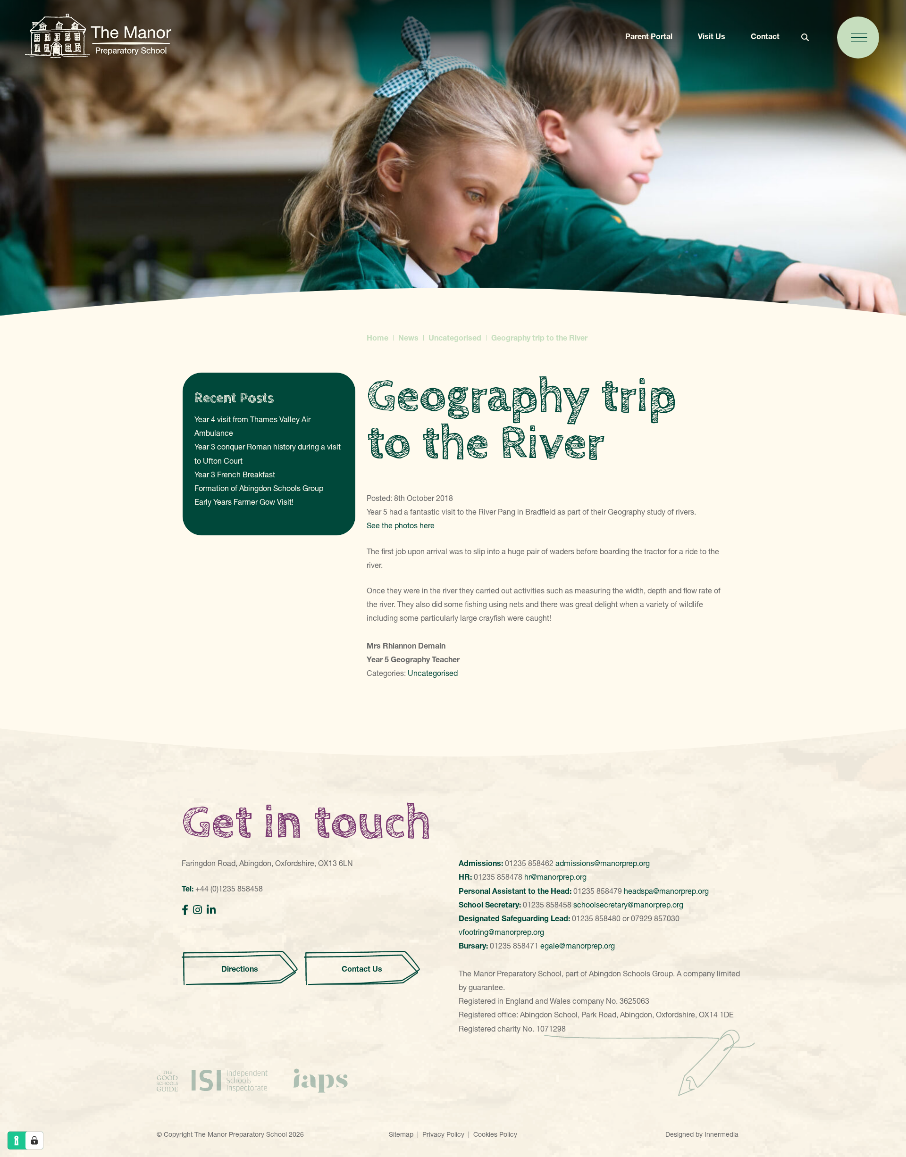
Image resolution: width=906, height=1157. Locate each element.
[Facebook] (185, 910)
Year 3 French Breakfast (234, 474)
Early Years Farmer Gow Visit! (244, 502)
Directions (239, 969)
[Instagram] (197, 910)
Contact (765, 36)
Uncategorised (433, 673)
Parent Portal (648, 36)
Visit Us (711, 36)
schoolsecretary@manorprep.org (628, 904)
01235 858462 (529, 863)
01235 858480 (596, 918)
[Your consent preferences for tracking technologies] (34, 1140)
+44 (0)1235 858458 (229, 888)
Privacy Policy (443, 1134)
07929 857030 (655, 918)
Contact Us (362, 969)
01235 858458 (547, 904)
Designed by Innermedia (701, 1134)
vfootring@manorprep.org (501, 932)
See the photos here (401, 525)
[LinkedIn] (211, 910)
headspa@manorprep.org (666, 891)
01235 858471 (514, 945)
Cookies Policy (495, 1134)
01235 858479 (597, 891)
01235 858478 (498, 877)
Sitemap (401, 1134)
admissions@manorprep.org (602, 863)
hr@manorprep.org (555, 877)
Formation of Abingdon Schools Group (258, 488)
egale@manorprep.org (577, 945)
